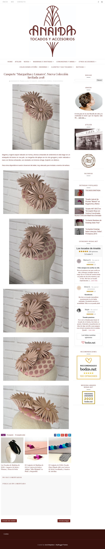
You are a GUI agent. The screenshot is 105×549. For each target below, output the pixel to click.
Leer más (94, 280)
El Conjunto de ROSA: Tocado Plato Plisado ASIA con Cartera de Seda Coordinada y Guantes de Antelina (59, 468)
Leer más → (82, 118)
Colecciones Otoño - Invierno (33, 67)
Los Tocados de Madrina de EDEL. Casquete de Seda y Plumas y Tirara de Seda (10, 467)
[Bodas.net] (88, 343)
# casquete (10, 435)
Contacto (21, 2)
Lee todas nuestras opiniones (88, 336)
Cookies (6, 534)
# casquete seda (20, 435)
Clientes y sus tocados (61, 67)
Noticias (80, 67)
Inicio (5, 2)
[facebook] (98, 2)
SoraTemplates (49, 545)
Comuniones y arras (65, 62)
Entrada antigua (64, 521)
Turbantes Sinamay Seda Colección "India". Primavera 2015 (93, 231)
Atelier (18, 62)
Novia (26, 62)
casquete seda (42, 81)
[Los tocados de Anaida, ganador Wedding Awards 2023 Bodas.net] (88, 397)
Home (10, 62)
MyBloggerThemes (62, 545)
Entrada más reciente (8, 521)
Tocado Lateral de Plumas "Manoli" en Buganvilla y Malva (92, 201)
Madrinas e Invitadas (42, 62)
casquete (34, 81)
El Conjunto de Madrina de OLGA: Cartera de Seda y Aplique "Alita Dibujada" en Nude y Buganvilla (34, 468)
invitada (49, 81)
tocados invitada (58, 81)
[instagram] (101, 2)
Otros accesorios (87, 62)
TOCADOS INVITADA (92, 190)
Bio (12, 2)
